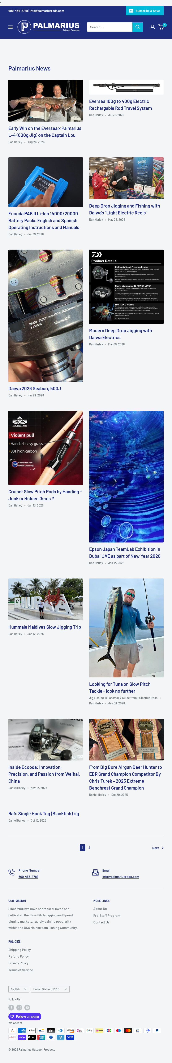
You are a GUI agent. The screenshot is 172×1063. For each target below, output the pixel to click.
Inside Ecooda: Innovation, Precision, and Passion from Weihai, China (44, 773)
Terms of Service (20, 970)
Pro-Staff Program (106, 915)
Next (155, 848)
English (15, 989)
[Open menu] (10, 27)
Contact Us (101, 922)
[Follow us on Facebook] (11, 1007)
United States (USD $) (46, 989)
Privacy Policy (18, 963)
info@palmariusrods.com (120, 876)
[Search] (137, 27)
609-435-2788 (28, 876)
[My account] (153, 27)
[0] (161, 26)
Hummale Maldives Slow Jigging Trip (44, 627)
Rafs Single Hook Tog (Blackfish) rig (43, 813)
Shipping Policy (19, 949)
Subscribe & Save (148, 11)
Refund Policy (18, 956)
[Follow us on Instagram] (19, 1007)
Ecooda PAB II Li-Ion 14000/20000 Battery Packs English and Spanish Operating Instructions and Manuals (43, 220)
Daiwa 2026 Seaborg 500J (34, 388)
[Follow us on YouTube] (27, 1007)
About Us (100, 908)
